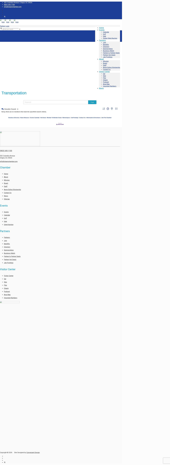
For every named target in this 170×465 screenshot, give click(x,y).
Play (5, 285)
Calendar (7, 215)
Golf (5, 218)
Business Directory (13, 117)
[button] (2, 109)
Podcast (7, 291)
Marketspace (66, 117)
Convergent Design (33, 452)
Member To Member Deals (54, 117)
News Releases (24, 117)
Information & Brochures (93, 117)
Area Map (7, 295)
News (6, 196)
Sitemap (7, 199)
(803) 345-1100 (9, 5)
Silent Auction (8, 225)
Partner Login (4, 26)
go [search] (93, 102)
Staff (5, 186)
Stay (5, 282)
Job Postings (74, 117)
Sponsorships (9, 250)
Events (6, 212)
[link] (19, 29)
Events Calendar (34, 117)
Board (6, 183)
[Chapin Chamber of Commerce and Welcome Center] (9, 22)
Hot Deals (43, 117)
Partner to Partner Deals (12, 256)
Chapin (6, 288)
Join (5, 241)
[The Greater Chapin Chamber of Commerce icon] (5, 17)
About (6, 177)
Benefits (7, 244)
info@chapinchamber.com (12, 7)
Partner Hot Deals (10, 260)
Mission (7, 180)
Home (6, 174)
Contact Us (82, 117)
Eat (5, 279)
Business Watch (9, 253)
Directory (7, 247)
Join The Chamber (106, 117)
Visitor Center (8, 276)
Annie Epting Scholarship (12, 190)
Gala (5, 221)
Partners (7, 237)
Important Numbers (10, 298)
